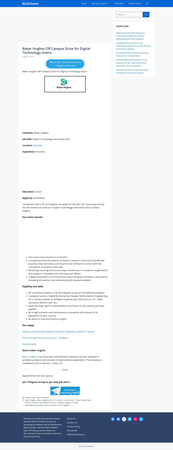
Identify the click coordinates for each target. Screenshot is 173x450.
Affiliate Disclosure (76, 434)
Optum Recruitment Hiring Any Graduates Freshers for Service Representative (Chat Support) (130, 36)
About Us (71, 418)
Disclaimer (72, 430)
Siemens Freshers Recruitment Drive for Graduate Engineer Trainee (58, 331)
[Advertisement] (65, 25)
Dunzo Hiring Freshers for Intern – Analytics (45, 337)
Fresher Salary (135, 3)
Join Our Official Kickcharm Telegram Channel (66, 64)
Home (84, 3)
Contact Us (72, 422)
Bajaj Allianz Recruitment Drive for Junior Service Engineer (47, 405)
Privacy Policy (73, 426)
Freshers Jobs (29, 344)
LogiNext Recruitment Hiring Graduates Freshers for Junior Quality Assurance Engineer (133, 46)
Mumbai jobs (86, 400)
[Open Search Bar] (147, 3)
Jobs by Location (99, 3)
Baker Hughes (29, 356)
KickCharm (30, 4)
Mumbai (37, 145)
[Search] (146, 14)
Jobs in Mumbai (43, 397)
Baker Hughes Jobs (44, 400)
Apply (65, 369)
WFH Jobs (119, 3)
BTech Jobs (57, 400)
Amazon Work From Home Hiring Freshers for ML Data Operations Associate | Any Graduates (131, 62)
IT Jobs (77, 400)
